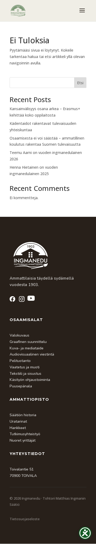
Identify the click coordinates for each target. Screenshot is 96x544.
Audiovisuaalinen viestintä (32, 354)
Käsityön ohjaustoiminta (30, 379)
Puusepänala (21, 386)
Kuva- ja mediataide (26, 348)
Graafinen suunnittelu (28, 341)
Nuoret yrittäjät (22, 440)
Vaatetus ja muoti (24, 367)
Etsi (80, 82)
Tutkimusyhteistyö (25, 434)
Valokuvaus (19, 335)
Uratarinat (18, 421)
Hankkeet (18, 427)
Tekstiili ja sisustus (25, 373)
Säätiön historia (23, 415)
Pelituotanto (20, 360)
